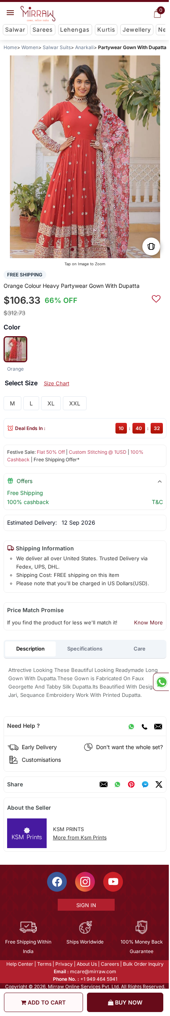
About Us (86, 964)
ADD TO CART (46, 1002)
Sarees (42, 29)
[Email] (158, 725)
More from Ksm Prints (80, 837)
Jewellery (137, 29)
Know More (148, 622)
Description (30, 648)
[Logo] (38, 14)
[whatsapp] (117, 784)
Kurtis (106, 29)
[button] (72, 249)
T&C (157, 501)
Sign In (85, 905)
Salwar (15, 29)
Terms (44, 964)
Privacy (63, 964)
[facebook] (145, 784)
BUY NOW (127, 1002)
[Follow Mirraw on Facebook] (56, 882)
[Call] (144, 725)
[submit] (156, 298)
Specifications (84, 648)
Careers (109, 964)
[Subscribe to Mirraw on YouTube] (113, 882)
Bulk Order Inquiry (143, 964)
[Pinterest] (131, 784)
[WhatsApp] (131, 725)
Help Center (19, 964)
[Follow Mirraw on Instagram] (84, 882)
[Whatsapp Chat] (161, 682)
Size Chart (56, 383)
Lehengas (75, 29)
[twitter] (159, 784)
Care (139, 648)
